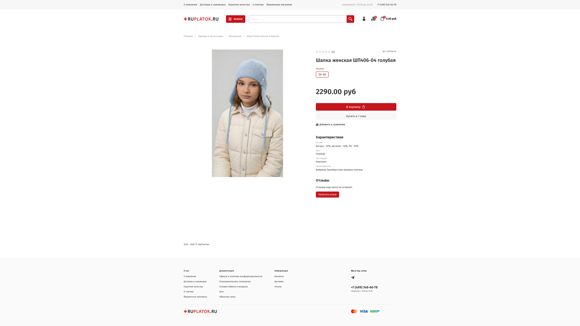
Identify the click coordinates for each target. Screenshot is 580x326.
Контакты (279, 276)
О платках (258, 4)
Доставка (279, 281)
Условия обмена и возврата (233, 286)
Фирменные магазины (279, 4)
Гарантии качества (239, 4)
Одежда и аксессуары (210, 36)
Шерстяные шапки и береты (263, 36)
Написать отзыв (327, 194)
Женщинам (235, 36)
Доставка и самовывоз (213, 4)
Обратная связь (227, 297)
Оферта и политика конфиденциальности (240, 276)
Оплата (278, 286)
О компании (190, 4)
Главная (188, 36)
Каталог (238, 19)
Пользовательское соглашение (235, 281)
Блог (221, 291)
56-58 (322, 74)
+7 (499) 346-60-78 (386, 4)
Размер (320, 68)
